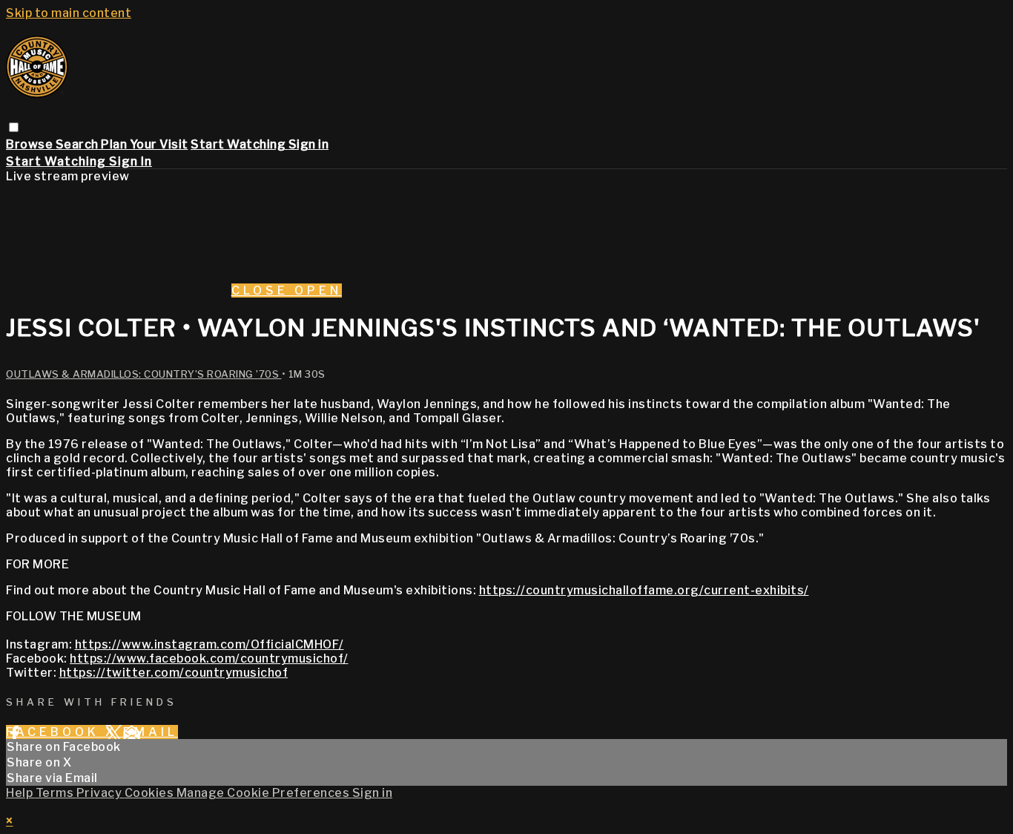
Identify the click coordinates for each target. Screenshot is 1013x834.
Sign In (130, 161)
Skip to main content (68, 13)
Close (262, 290)
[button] (14, 127)
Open (318, 290)
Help (21, 793)
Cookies (150, 793)
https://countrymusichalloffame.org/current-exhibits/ (644, 590)
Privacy (100, 793)
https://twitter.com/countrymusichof (173, 673)
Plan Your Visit (144, 144)
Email (150, 732)
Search (79, 144)
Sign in (308, 144)
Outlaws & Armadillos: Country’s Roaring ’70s (144, 374)
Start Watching (239, 144)
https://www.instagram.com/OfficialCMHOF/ (209, 644)
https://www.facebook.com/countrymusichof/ (209, 658)
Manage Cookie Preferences (264, 793)
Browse (31, 144)
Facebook (55, 732)
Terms (56, 793)
